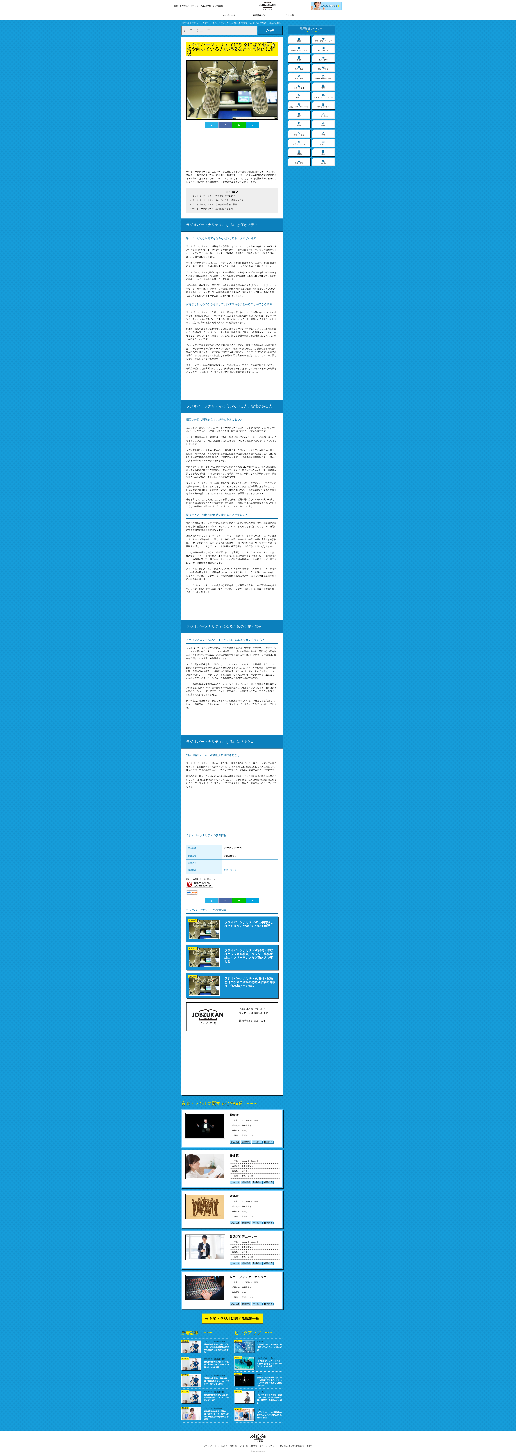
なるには (235, 1142)
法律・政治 (323, 116)
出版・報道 (299, 79)
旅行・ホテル (323, 50)
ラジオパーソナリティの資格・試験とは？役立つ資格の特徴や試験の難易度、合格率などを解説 (249, 982)
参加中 (309, 1446)
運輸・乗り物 (323, 69)
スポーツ (298, 97)
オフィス (323, 144)
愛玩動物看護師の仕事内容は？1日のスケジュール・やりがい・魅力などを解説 (217, 1381)
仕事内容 (268, 1142)
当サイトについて (221, 1446)
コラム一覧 (288, 15)
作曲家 (234, 1155)
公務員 (299, 154)
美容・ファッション (299, 50)
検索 (271, 30)
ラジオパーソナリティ (201, 23)
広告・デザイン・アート (299, 107)
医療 (299, 41)
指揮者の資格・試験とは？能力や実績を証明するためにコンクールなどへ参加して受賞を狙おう (269, 1381)
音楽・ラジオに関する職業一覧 (234, 1318)
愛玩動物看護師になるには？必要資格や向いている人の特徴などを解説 (216, 1397)
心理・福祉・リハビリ (323, 41)
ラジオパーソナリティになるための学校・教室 (214, 204)
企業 (323, 154)
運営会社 (253, 1446)
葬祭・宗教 (299, 163)
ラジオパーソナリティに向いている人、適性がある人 (218, 200)
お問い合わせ (283, 1446)
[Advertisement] (232, 148)
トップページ (228, 15)
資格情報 (246, 1142)
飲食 (299, 60)
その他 (323, 163)
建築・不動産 (299, 135)
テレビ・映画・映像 (323, 79)
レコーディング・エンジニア (250, 1277)
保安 (299, 116)
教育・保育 (323, 60)
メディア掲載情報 (297, 1446)
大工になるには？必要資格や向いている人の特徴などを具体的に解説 (269, 1415)
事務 (323, 135)
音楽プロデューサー (243, 1236)
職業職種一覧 (259, 15)
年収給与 (257, 1142)
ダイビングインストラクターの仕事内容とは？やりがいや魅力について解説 (269, 1363)
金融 (323, 126)
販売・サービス (299, 144)
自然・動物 (299, 69)
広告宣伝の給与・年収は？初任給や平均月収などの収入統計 (269, 1347)
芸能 (323, 88)
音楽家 (234, 1196)
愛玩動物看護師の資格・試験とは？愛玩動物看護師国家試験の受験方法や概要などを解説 (216, 1348)
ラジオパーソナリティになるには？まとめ (212, 209)
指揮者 (234, 1115)
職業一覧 (233, 1446)
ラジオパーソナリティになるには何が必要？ (213, 196)
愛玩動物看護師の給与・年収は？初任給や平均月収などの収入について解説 (216, 1364)
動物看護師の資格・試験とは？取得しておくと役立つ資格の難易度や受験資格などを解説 (216, 1415)
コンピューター (323, 107)
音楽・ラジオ (230, 870)
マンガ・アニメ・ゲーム (323, 97)
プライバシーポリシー (268, 1446)
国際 (299, 126)
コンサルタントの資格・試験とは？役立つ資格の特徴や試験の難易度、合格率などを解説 (269, 1399)
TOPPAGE (185, 23)
